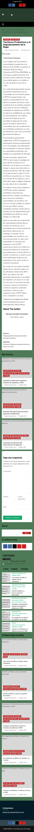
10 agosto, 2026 (22, 416)
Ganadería (14, 575)
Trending (6, 375)
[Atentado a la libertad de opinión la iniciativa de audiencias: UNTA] (17, 368)
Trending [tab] (24, 569)
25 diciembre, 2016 (25, 50)
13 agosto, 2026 (22, 794)
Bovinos (14, 573)
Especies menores (17, 586)
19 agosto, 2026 (22, 698)
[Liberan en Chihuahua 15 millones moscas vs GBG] (6, 628)
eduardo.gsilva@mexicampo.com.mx (13, 812)
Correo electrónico (21, 498)
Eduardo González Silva (10, 385)
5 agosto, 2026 (22, 447)
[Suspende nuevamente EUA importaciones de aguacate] (17, 430)
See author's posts (17, 317)
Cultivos (15, 373)
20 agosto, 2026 (22, 665)
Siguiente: (16, 344)
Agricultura (7, 39)
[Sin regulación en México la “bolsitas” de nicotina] (6, 617)
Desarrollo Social (24, 373)
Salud (18, 575)
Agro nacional (15, 39)
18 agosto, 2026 (22, 385)
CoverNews (17, 829)
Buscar (5, 526)
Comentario (7, 471)
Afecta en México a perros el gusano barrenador (18, 593)
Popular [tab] (14, 569)
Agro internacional (9, 407)
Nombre (5, 496)
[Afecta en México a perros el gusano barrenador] (6, 591)
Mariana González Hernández (11, 50)
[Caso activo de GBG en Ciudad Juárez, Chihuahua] (6, 580)
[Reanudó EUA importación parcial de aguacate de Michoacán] (17, 399)
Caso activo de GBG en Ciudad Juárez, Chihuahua (19, 579)
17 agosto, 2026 (22, 762)
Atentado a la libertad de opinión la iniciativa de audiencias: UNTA (19, 606)
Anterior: (15, 336)
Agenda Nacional (8, 370)
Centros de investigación (18, 625)
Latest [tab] (6, 569)
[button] (3, 24)
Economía (23, 613)
